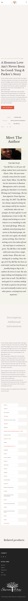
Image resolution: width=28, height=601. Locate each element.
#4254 (5, 516)
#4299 (5, 499)
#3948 (5, 507)
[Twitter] (10, 127)
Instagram (5, 556)
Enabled (5, 461)
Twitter (3, 556)
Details (22, 58)
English (5, 453)
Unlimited (6, 423)
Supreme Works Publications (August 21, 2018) (13, 431)
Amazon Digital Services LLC (9, 446)
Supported (6, 483)
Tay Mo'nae (16, 123)
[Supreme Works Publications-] (14, 2)
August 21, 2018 (7, 438)
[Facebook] (7, 127)
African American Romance (18, 120)
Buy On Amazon (7, 107)
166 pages (6, 416)
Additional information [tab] (14, 324)
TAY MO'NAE (17, 117)
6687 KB (5, 408)
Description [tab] (14, 317)
